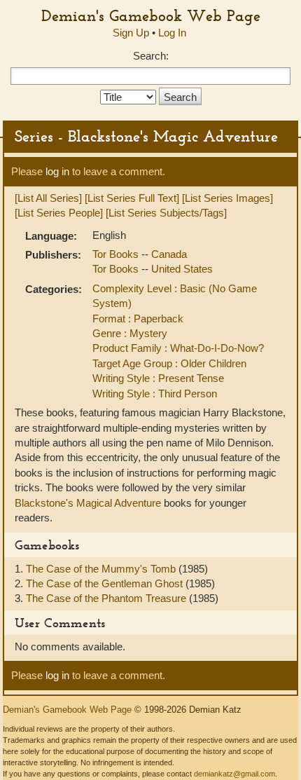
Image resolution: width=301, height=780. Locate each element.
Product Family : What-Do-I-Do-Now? (178, 348)
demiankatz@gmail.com (234, 773)
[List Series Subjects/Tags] (166, 213)
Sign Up (131, 33)
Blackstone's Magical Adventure (88, 503)
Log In (172, 33)
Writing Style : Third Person (154, 393)
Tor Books (116, 254)
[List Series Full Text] (132, 198)
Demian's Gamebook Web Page (150, 15)
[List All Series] (48, 198)
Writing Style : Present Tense (158, 378)
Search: (151, 56)
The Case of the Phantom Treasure (107, 598)
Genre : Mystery (129, 333)
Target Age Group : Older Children (169, 363)
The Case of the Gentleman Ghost (106, 583)
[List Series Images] (227, 198)
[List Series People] (59, 213)
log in (57, 171)
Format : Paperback (137, 318)
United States (182, 269)
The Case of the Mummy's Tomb (102, 569)
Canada (169, 254)
